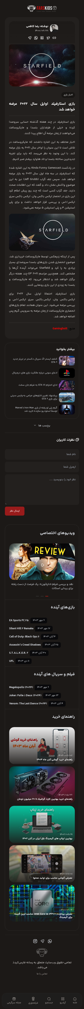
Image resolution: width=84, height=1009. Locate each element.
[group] (42, 566)
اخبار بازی (68, 95)
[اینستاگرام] (34, 941)
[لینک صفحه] (54, 38)
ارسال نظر (15, 511)
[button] (46, 596)
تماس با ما (42, 974)
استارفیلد (63, 122)
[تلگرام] (42, 941)
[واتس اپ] (49, 941)
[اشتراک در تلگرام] (30, 38)
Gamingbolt (60, 328)
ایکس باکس (67, 299)
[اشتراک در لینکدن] (42, 38)
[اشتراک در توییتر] (48, 38)
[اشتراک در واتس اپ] (36, 38)
